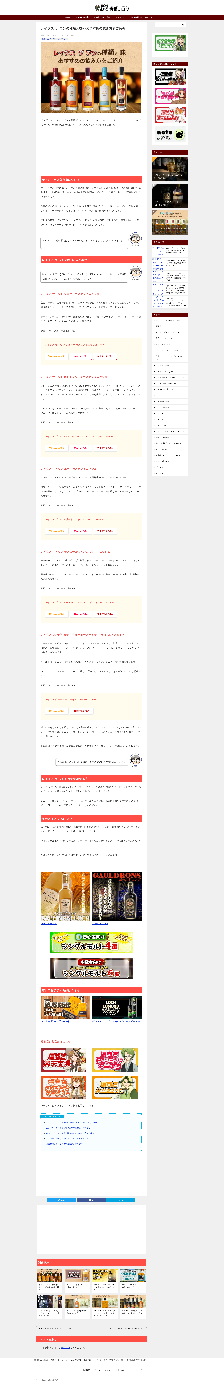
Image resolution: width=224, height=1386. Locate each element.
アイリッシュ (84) (163, 344)
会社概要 (86, 1370)
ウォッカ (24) (161, 425)
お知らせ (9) (161, 473)
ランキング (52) (162, 365)
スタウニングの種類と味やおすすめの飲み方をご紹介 (132, 1312)
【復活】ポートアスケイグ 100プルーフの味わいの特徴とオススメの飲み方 (176, 276)
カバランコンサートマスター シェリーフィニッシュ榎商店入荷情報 (49, 1313)
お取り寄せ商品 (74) (164, 449)
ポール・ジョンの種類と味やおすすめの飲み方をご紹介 (49, 1287)
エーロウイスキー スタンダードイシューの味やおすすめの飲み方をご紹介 (104, 1313)
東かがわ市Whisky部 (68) (166, 383)
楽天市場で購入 (106, 356)
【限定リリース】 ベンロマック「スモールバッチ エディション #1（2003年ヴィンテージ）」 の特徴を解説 (176, 301)
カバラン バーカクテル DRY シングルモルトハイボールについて (105, 1287)
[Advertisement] (91, 150)
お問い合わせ (121, 1370)
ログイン (65, 1347)
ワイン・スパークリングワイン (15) (170, 431)
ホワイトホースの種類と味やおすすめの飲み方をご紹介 (70, 1133)
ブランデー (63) (162, 407)
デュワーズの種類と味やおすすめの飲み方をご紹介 (68, 1138)
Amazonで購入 (58, 356)
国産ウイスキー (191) (164, 338)
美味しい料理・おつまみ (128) (168, 443)
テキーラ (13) (161, 419)
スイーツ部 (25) (162, 461)
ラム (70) (159, 413)
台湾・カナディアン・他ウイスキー (54, 39)
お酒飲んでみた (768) (164, 371)
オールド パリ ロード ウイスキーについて (132, 1286)
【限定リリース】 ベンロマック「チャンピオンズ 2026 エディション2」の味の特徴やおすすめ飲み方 (176, 289)
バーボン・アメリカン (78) (167, 350)
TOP (48, 1360)
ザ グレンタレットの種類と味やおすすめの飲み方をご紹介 (71, 1122)
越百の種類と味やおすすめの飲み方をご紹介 (65, 1144)
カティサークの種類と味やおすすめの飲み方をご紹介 (69, 1128)
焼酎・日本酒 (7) (163, 437)
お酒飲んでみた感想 (102, 17)
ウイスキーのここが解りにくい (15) (170, 377)
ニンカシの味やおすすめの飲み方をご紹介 (77, 1312)
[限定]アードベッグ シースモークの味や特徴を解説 (176, 263)
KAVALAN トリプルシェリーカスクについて (54, 1328)
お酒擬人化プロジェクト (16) (168, 455)
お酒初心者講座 (82, 17)
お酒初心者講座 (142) (164, 389)
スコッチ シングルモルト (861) (168, 320)
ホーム (68, 17)
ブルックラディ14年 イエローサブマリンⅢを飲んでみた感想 (176, 250)
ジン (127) (160, 395)
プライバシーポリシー (103, 1370)
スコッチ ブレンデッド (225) (167, 332)
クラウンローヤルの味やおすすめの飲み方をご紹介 (125, 1328)
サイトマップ (136, 1370)
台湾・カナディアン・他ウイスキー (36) (170, 357)
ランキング (119, 17)
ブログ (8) (160, 467)
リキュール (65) (162, 401)
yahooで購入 (82, 356)
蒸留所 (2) (160, 326)
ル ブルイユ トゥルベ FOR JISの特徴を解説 (77, 1286)
